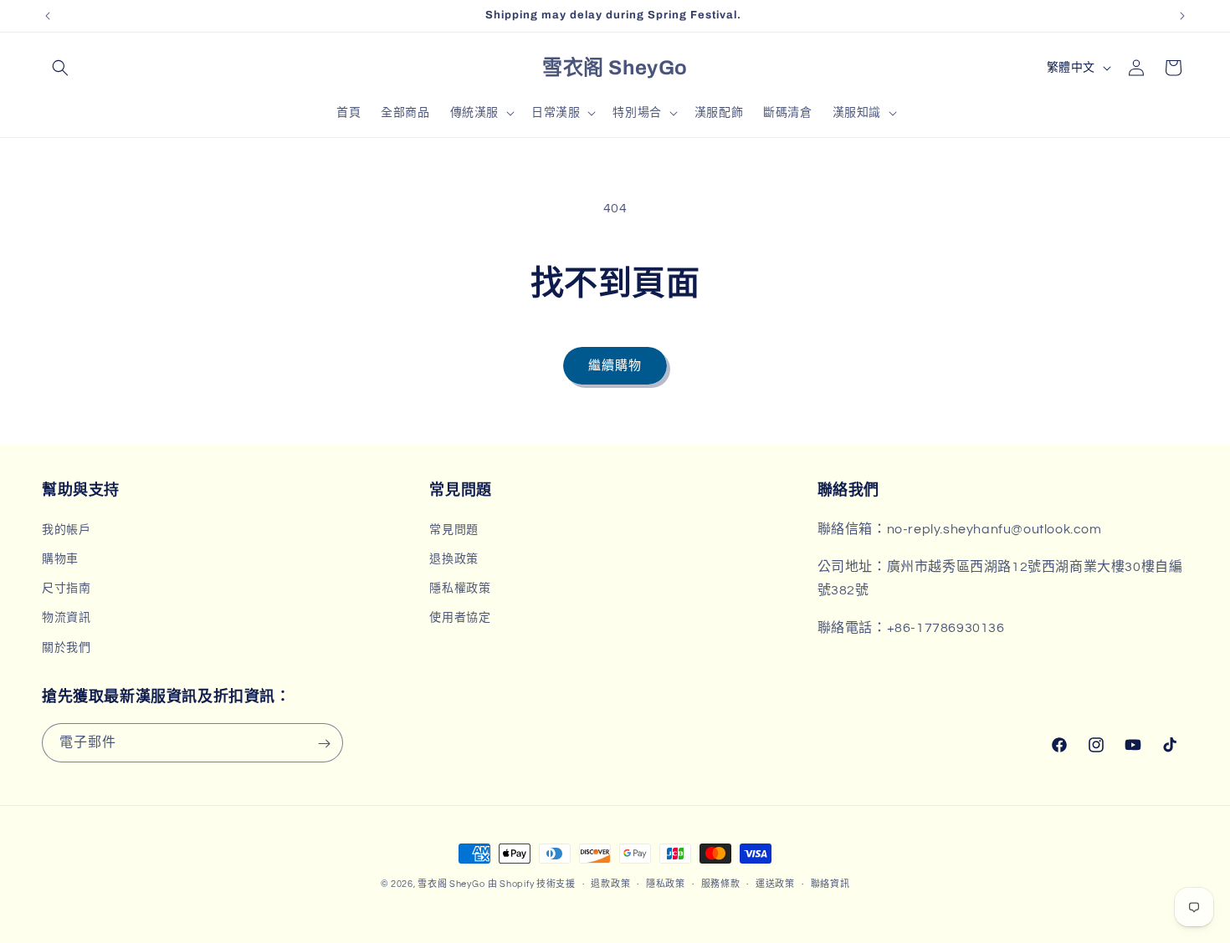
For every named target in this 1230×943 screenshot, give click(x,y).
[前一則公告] (47, 16)
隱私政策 (665, 883)
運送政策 (775, 883)
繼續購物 (615, 365)
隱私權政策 (459, 588)
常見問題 (453, 529)
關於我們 (66, 647)
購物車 (60, 558)
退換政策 (453, 558)
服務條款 (721, 883)
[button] (60, 67)
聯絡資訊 (830, 883)
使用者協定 (459, 618)
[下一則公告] (1182, 16)
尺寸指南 (66, 588)
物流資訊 (66, 618)
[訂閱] (323, 743)
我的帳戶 (66, 529)
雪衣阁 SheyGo (451, 884)
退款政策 (610, 883)
